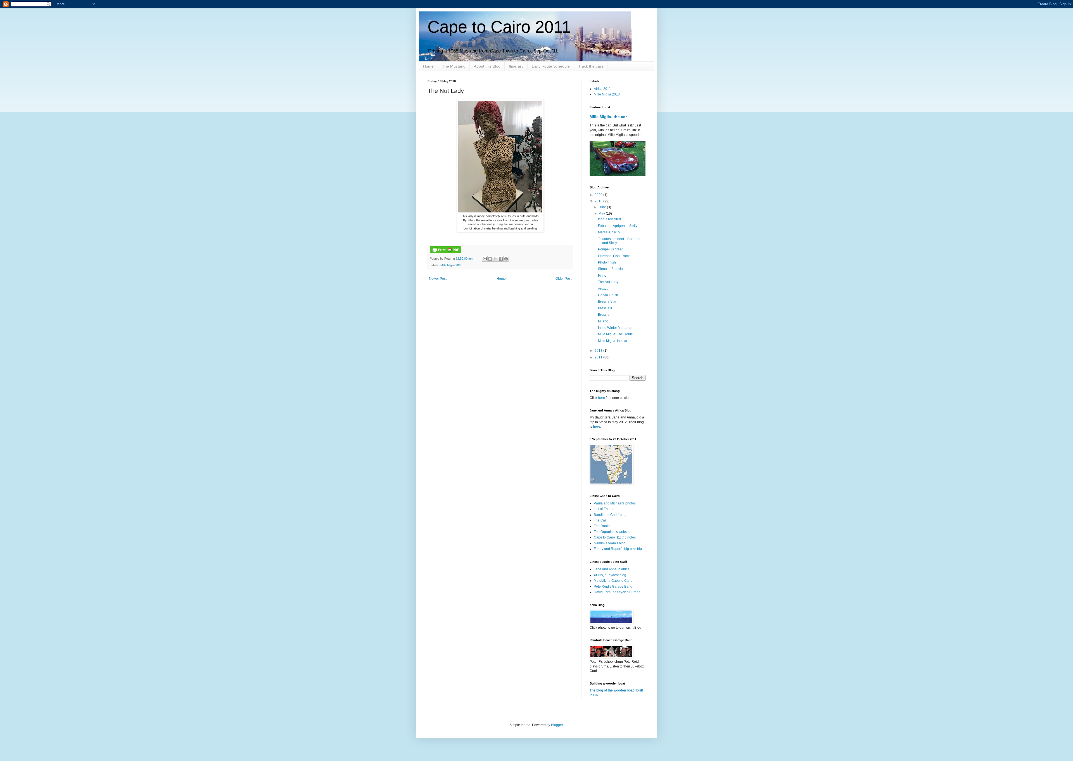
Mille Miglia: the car (608, 116)
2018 (599, 201)
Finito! (602, 275)
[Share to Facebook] (501, 259)
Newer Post (438, 279)
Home (428, 66)
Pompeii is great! (610, 249)
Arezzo (603, 289)
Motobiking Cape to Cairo (613, 581)
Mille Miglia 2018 (451, 265)
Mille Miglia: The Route (615, 334)
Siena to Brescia (610, 269)
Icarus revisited (609, 219)
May (602, 214)
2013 (599, 351)
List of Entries (604, 509)
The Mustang (454, 66)
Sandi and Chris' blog (610, 515)
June (603, 207)
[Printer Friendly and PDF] (445, 251)
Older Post (563, 279)
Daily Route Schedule (551, 66)
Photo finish (607, 262)
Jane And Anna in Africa (612, 569)
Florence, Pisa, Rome (614, 256)
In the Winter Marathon (615, 328)
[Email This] (485, 259)
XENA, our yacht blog (610, 575)
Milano (603, 321)
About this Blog (487, 66)
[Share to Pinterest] (506, 259)
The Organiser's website (612, 532)
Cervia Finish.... (609, 295)
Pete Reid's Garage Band (613, 586)
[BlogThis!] (490, 259)
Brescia (603, 315)
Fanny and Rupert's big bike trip (618, 549)
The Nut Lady (608, 282)
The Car (600, 520)
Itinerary (516, 66)
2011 (599, 357)
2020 (599, 195)
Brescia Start (607, 301)
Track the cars (590, 66)
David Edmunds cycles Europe (617, 592)
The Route (602, 526)
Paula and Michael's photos (615, 503)
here (602, 398)
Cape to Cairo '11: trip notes (615, 537)
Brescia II (605, 308)
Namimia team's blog (610, 543)
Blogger (557, 725)
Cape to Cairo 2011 (499, 27)
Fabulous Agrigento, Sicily (617, 226)
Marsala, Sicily (609, 232)
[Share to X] (495, 259)
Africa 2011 (602, 89)
